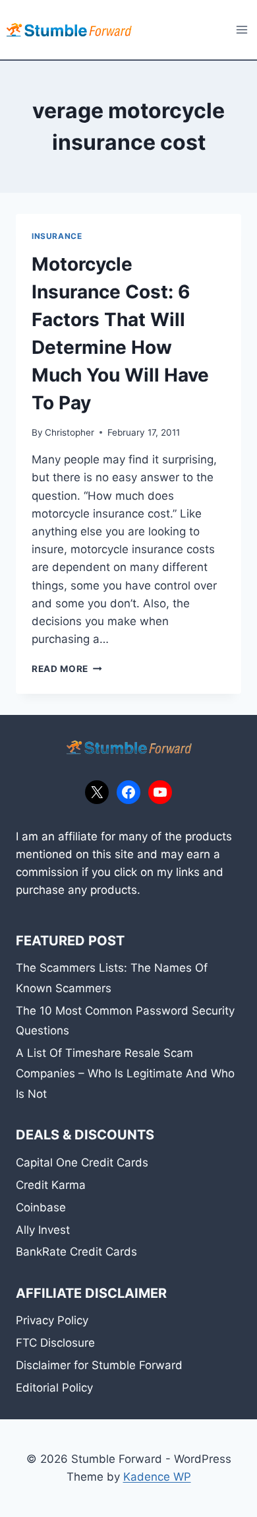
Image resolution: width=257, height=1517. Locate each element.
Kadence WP (157, 1476)
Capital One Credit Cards (82, 1162)
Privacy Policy (52, 1320)
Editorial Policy (54, 1387)
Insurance (57, 236)
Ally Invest (43, 1229)
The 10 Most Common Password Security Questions (125, 1021)
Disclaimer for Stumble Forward (99, 1365)
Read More (67, 668)
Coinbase (41, 1207)
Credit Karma (51, 1185)
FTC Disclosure (55, 1342)
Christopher (69, 432)
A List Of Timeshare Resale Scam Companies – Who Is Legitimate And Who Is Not (125, 1073)
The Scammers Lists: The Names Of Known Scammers (112, 978)
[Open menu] (241, 29)
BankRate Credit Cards (76, 1251)
